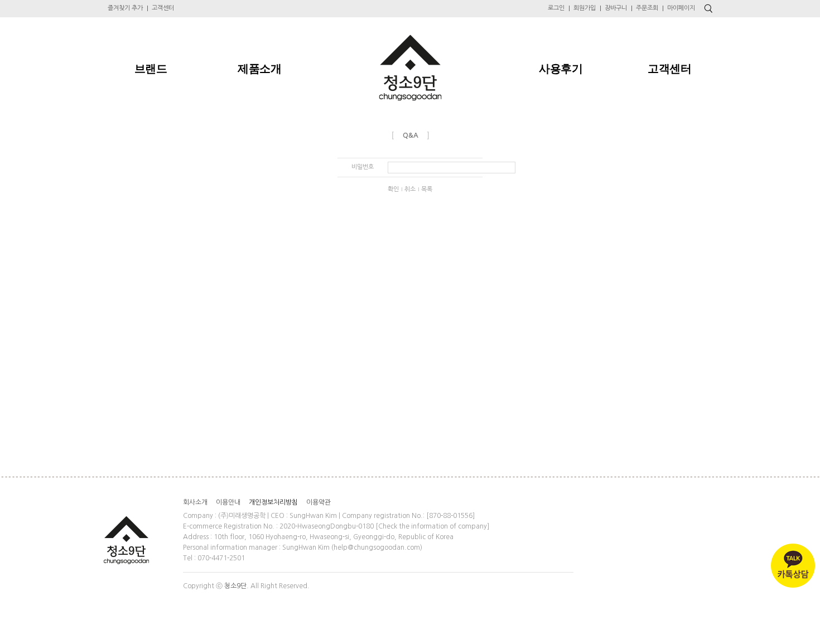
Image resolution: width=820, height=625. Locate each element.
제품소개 (259, 68)
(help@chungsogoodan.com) (376, 547)
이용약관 (318, 502)
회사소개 (195, 502)
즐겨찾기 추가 (125, 8)
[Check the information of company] (432, 526)
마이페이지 (681, 8)
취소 (410, 189)
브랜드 (150, 68)
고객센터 (163, 8)
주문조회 (647, 8)
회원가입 (584, 8)
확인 (393, 189)
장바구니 (616, 8)
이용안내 (228, 502)
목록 (426, 189)
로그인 (556, 8)
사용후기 (560, 68)
